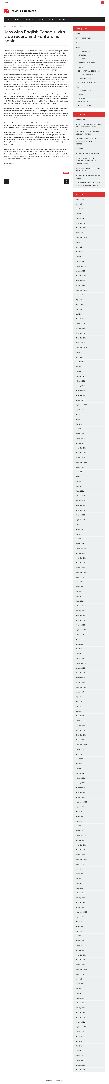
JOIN (77, 43)
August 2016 (80, 749)
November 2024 (81, 280)
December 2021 (81, 448)
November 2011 (81, 1017)
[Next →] (66, 181)
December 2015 (81, 787)
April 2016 (79, 768)
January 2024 (80, 328)
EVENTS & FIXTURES (83, 38)
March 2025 (80, 261)
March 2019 (80, 601)
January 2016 (80, 783)
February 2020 (81, 548)
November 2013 (81, 902)
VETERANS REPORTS (85, 75)
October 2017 (80, 682)
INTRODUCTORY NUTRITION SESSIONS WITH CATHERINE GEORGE (86, 141)
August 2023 (80, 352)
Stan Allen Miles (81, 119)
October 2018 (80, 625)
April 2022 (79, 429)
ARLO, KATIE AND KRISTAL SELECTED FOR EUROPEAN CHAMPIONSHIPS (86, 160)
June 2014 (79, 874)
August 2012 (80, 974)
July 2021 (79, 472)
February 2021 (81, 496)
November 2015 (81, 792)
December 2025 (81, 223)
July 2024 (79, 300)
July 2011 (79, 1036)
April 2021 (79, 486)
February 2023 (81, 381)
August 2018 (80, 634)
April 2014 (79, 883)
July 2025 (79, 247)
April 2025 (79, 256)
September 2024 (81, 290)
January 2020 (80, 553)
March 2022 (80, 433)
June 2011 (79, 1041)
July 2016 (79, 754)
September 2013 (81, 912)
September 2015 (81, 802)
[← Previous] (6, 181)
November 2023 (81, 338)
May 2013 (79, 931)
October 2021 (80, 457)
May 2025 (79, 252)
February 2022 (81, 438)
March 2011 (80, 1055)
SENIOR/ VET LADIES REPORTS (89, 71)
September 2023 (81, 347)
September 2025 (81, 237)
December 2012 (81, 955)
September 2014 (81, 859)
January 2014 (80, 897)
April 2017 (79, 711)
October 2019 (80, 567)
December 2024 (81, 276)
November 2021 (81, 453)
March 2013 (80, 941)
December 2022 (81, 390)
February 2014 (81, 893)
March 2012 (80, 998)
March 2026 (80, 218)
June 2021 (79, 477)
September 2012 (81, 969)
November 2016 (81, 735)
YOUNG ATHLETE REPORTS (88, 82)
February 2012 (81, 1003)
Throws (80, 94)
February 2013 (81, 945)
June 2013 (79, 926)
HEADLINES (82, 55)
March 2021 (80, 491)
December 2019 (81, 558)
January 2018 (80, 668)
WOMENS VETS (83, 102)
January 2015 (80, 840)
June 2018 (79, 644)
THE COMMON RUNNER (86, 62)
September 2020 (81, 520)
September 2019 (81, 572)
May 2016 (79, 764)
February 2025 (81, 266)
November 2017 (81, 677)
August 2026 (80, 199)
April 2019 (79, 596)
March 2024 (80, 319)
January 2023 (80, 386)
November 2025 (81, 228)
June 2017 (79, 701)
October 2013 (80, 907)
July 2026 (79, 204)
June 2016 (79, 759)
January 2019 (80, 610)
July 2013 (79, 921)
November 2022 (81, 395)
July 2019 (79, 582)
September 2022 (81, 405)
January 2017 (80, 725)
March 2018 (80, 658)
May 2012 (79, 988)
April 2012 (79, 993)
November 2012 (81, 960)
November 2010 (81, 1070)
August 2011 (80, 1031)
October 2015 (80, 797)
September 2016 (81, 744)
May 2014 (79, 878)
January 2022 (80, 443)
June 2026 (79, 209)
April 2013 (79, 936)
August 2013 (80, 917)
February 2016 (81, 778)
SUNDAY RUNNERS (85, 91)
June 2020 (79, 529)
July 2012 (79, 979)
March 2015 (80, 831)
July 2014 (79, 869)
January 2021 (80, 500)
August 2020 (80, 524)
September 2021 (81, 462)
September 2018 (81, 630)
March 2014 (80, 888)
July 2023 (79, 357)
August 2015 (80, 807)
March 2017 (80, 716)
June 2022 (79, 419)
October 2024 (80, 285)
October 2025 (80, 233)
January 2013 (80, 950)
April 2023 (79, 371)
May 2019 (79, 591)
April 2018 (79, 654)
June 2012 (79, 984)
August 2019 (80, 577)
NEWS (17, 19)
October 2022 (80, 400)
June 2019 (79, 587)
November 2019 (81, 563)
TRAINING (41, 19)
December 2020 (81, 505)
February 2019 (81, 606)
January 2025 (80, 271)
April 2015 (79, 826)
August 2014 (80, 864)
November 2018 (81, 620)
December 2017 (81, 673)
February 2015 (81, 835)
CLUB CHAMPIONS (84, 51)
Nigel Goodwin (27, 26)
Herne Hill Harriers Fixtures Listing (87, 153)
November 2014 (81, 850)
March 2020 (80, 543)
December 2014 (81, 845)
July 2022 (79, 414)
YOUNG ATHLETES (84, 105)
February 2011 (80, 1060)
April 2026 (79, 213)
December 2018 (81, 615)
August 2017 (80, 692)
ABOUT (78, 33)
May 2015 (79, 821)
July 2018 (79, 639)
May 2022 (79, 424)
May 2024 (79, 309)
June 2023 (79, 362)
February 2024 (81, 323)
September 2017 (81, 687)
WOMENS (81, 98)
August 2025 (80, 242)
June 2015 (79, 816)
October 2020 (80, 515)
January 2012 (80, 1008)
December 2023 (81, 333)
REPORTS (79, 67)
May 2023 (79, 366)
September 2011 (81, 1027)
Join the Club (80, 149)
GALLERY (62, 19)
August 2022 (80, 410)
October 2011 (80, 1022)
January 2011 (80, 1065)
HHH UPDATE (82, 59)
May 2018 (79, 649)
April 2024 (79, 314)
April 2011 (79, 1051)
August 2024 (80, 295)
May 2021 (79, 481)
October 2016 (80, 740)
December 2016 (81, 730)
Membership (29, 19)
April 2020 (79, 539)
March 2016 (80, 773)
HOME (8, 19)
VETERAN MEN (85, 78)
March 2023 (80, 376)
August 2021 (80, 467)
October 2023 (80, 343)
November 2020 (81, 510)
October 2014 (80, 854)
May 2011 (79, 1046)
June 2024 (79, 304)
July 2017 (79, 697)
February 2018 (81, 663)
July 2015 (79, 811)
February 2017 (81, 720)
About (51, 19)
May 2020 (79, 534)
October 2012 (80, 964)
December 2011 (81, 1012)
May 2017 (79, 706)
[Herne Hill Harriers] (20, 13)
